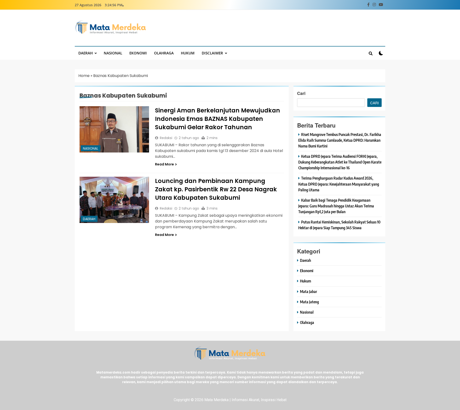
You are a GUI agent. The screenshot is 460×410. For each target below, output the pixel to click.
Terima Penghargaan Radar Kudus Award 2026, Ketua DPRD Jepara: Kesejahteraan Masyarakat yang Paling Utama (338, 184)
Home (84, 75)
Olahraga (164, 53)
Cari (301, 93)
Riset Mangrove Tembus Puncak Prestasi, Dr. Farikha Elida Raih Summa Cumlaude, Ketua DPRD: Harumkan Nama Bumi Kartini (339, 140)
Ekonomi (138, 53)
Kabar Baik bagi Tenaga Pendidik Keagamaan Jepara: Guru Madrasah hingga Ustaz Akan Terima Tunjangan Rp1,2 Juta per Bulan (336, 206)
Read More (164, 164)
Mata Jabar (308, 291)
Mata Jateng (309, 301)
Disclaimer (212, 53)
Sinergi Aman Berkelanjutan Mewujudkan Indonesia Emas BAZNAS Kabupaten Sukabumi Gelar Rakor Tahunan (217, 118)
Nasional (113, 53)
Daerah (85, 53)
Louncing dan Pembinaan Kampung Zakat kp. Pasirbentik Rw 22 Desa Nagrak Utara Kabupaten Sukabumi (216, 189)
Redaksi (166, 137)
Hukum (188, 53)
